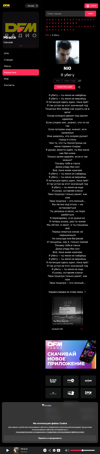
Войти (93, 6)
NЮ (47, 35)
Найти (90, 14)
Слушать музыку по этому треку (66, 292)
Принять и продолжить (50, 438)
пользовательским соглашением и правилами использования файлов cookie (50, 432)
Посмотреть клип (64, 87)
